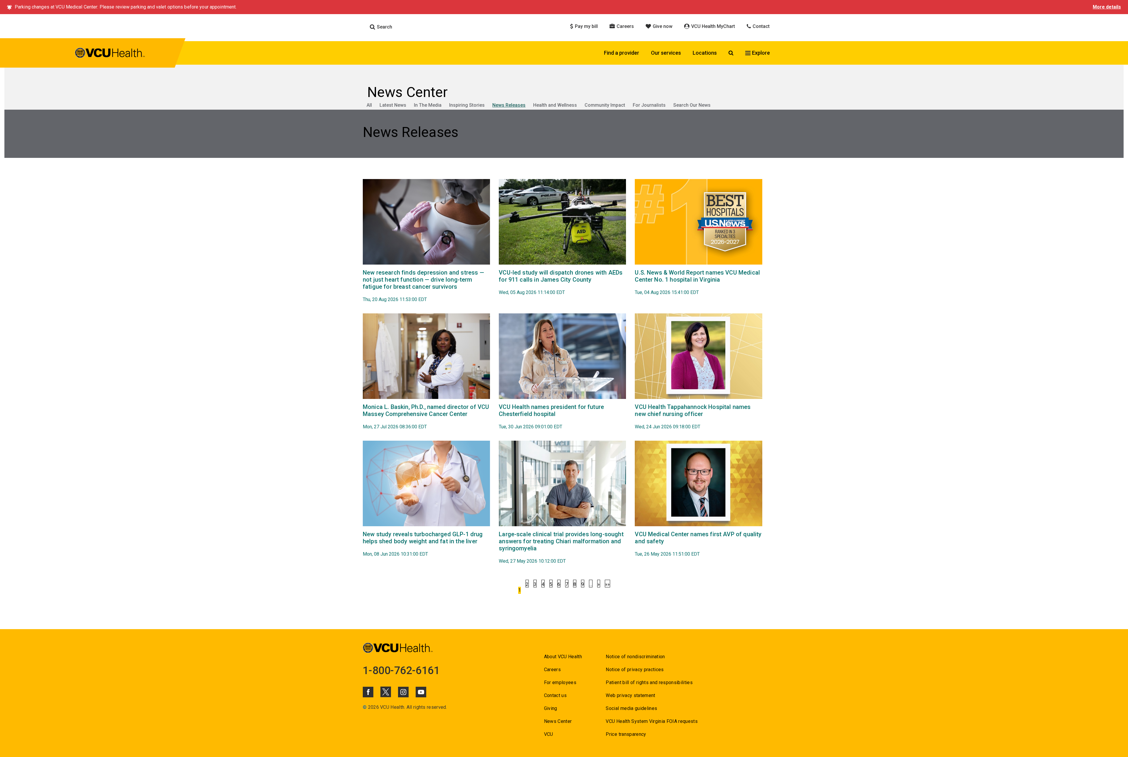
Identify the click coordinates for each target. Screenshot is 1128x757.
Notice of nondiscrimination (635, 656)
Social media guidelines (631, 708)
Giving (550, 708)
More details (1107, 7)
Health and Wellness (555, 105)
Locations (705, 53)
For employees (560, 682)
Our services (666, 53)
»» (607, 584)
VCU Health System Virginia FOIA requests (652, 721)
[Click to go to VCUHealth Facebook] (368, 692)
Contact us (555, 695)
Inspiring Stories (467, 105)
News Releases (509, 105)
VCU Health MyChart (712, 26)
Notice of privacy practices (635, 669)
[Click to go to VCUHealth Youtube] (421, 692)
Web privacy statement (630, 695)
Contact (760, 26)
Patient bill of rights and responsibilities (649, 682)
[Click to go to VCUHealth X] (385, 691)
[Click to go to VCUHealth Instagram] (403, 692)
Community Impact (605, 105)
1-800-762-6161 (401, 670)
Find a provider (621, 53)
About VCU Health (563, 656)
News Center (558, 721)
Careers (624, 26)
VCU (548, 734)
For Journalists (649, 105)
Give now (662, 26)
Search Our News (692, 105)
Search (384, 27)
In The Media (428, 105)
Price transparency (626, 734)
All (369, 105)
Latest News (393, 105)
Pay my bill (586, 26)
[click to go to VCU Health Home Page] (110, 53)
